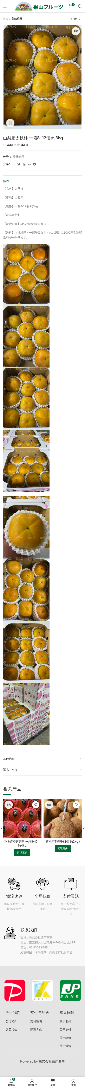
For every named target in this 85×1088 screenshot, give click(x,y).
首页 (5, 18)
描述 (6, 181)
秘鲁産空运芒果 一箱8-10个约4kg (22, 844)
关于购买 (65, 1021)
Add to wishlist (17, 145)
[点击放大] (10, 123)
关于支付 (65, 1029)
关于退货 (65, 1046)
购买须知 (11, 1029)
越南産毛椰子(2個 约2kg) (63, 842)
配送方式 (36, 1029)
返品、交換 (10, 769)
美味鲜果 (17, 18)
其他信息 (9, 758)
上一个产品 (72, 19)
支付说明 (36, 1021)
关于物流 (65, 1038)
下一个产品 (80, 19)
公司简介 (11, 1021)
